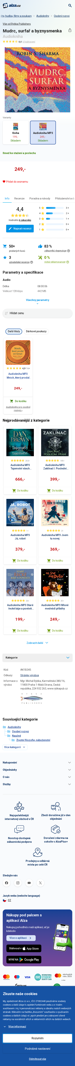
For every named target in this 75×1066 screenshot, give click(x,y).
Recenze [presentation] (19, 198)
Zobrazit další (35, 642)
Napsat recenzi (22, 228)
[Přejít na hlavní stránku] (12, 5)
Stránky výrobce (29, 675)
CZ (9, 900)
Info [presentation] (7, 198)
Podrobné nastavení (37, 1048)
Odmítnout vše (37, 1058)
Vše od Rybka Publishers (17, 23)
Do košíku (22, 490)
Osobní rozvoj (62, 15)
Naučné (16, 735)
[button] (37, 762)
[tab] (7, 198)
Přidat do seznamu (17, 181)
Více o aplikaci (18, 937)
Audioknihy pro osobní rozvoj (18, 409)
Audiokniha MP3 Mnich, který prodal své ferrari (18, 376)
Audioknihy (42, 15)
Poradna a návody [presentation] (39, 198)
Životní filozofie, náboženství (33, 740)
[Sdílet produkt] (69, 30)
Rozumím (37, 1038)
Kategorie (11, 657)
